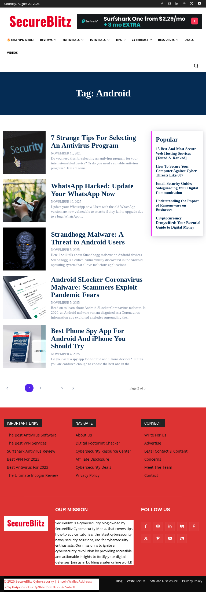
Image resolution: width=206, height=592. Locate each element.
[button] (196, 65)
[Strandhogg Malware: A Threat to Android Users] (24, 249)
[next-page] (73, 388)
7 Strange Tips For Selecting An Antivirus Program (93, 141)
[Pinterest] (184, 4)
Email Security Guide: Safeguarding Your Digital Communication (177, 188)
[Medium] (182, 526)
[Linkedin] (177, 4)
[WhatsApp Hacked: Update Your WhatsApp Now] (24, 200)
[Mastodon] (182, 538)
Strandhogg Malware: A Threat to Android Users (88, 238)
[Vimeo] (158, 538)
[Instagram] (169, 4)
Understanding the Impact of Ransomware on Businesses (177, 205)
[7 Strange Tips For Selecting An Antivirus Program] (24, 152)
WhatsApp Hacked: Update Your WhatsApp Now (92, 190)
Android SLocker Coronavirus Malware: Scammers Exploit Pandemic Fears (96, 287)
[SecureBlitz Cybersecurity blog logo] (40, 22)
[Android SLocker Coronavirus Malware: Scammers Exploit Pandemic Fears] (24, 297)
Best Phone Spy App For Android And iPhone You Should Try (88, 338)
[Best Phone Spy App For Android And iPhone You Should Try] (24, 346)
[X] (192, 4)
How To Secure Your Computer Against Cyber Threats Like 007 (176, 171)
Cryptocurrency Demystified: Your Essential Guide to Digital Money (178, 222)
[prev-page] (7, 388)
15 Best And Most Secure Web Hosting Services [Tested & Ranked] (176, 153)
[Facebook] (162, 4)
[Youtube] (199, 4)
